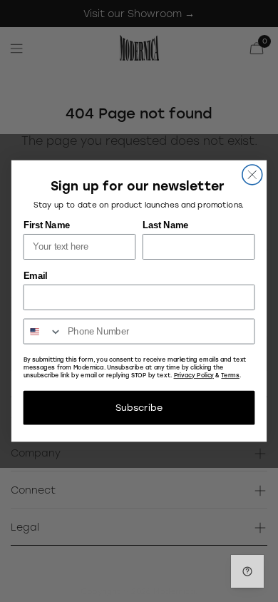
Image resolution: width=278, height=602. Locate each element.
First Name (47, 225)
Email (35, 276)
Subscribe (138, 408)
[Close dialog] (252, 175)
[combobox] (42, 331)
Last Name (165, 225)
